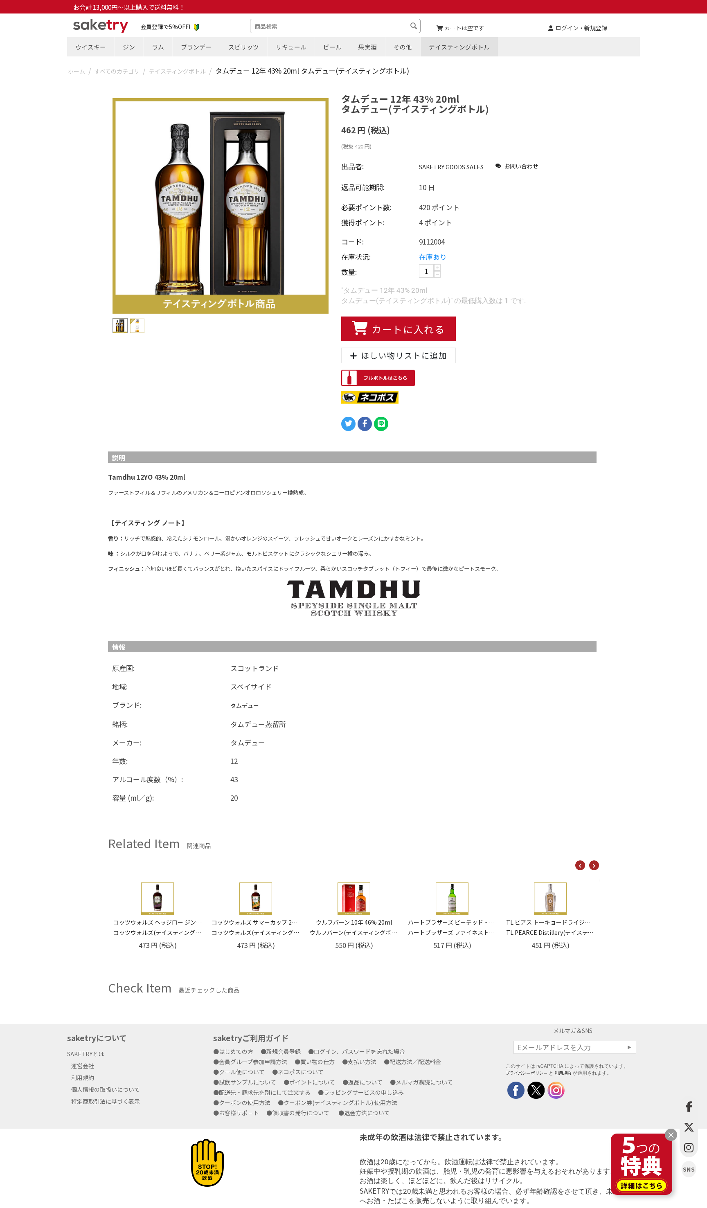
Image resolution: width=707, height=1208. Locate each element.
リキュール (291, 47)
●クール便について (241, 1072)
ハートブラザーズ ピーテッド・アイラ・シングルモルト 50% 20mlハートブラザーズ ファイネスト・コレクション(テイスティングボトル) (354, 927)
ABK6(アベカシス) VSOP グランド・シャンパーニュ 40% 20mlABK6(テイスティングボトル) (550, 927)
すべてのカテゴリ (117, 71)
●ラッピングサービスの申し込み (364, 1092)
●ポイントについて (312, 1082)
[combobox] (335, 26)
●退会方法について (367, 1113)
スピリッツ (243, 47)
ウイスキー (90, 47)
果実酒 (367, 47)
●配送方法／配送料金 (415, 1062)
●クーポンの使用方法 (244, 1102)
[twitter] (535, 1089)
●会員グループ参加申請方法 (253, 1062)
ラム (158, 47)
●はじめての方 (236, 1051)
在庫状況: (356, 256)
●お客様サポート (239, 1113)
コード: (352, 241)
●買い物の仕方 (317, 1062)
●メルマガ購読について (424, 1082)
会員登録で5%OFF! (165, 26)
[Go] (629, 1047)
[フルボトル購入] (378, 377)
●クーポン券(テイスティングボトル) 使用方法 (340, 1102)
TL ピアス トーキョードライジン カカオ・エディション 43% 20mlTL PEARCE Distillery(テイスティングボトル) (452, 927)
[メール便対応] (370, 396)
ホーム (76, 71)
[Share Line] (381, 424)
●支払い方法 (362, 1062)
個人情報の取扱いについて (105, 1089)
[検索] (414, 27)
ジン (129, 47)
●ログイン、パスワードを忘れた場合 (359, 1051)
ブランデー (196, 47)
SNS (689, 1169)
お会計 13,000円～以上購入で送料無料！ (129, 6)
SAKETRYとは (85, 1054)
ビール (332, 47)
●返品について (365, 1082)
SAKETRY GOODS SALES (451, 167)
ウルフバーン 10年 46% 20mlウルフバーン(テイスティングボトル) (256, 927)
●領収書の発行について (300, 1113)
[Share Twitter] (348, 424)
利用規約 (82, 1077)
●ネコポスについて (300, 1072)
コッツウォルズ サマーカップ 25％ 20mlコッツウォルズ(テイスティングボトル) (157, 927)
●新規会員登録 (283, 1051)
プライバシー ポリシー (526, 1073)
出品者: (352, 166)
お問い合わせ (520, 166)
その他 (403, 47)
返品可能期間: (363, 187)
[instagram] (555, 1089)
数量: (349, 272)
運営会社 (82, 1066)
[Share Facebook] (365, 424)
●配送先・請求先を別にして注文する (264, 1092)
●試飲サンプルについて (247, 1082)
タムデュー (244, 705)
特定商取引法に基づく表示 (105, 1101)
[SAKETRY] (516, 1089)
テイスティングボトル (459, 47)
